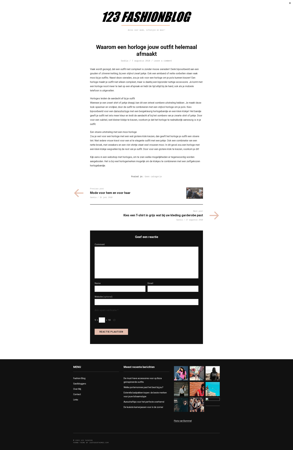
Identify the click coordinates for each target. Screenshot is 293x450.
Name (98, 283)
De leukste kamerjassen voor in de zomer (143, 407)
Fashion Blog (79, 378)
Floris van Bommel (183, 421)
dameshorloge (121, 111)
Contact (77, 394)
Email (150, 283)
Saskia (124, 61)
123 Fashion (86, 440)
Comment (100, 244)
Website (103, 296)
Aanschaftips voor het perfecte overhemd (144, 402)
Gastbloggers (79, 383)
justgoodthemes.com (99, 443)
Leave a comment (163, 61)
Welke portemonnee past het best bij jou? (143, 387)
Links (75, 399)
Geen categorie (153, 176)
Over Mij (77, 389)
